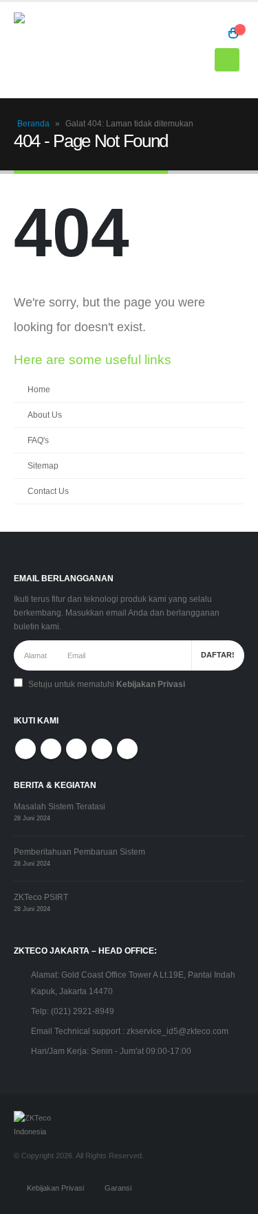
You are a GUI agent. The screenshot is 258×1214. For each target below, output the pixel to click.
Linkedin (127, 749)
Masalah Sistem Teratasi (59, 806)
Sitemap (43, 465)
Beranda (33, 123)
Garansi (118, 1188)
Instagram (102, 749)
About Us (45, 414)
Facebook (25, 749)
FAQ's (38, 440)
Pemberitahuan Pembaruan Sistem (79, 851)
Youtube (76, 749)
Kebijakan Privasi (150, 683)
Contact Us (48, 490)
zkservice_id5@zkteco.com (177, 1030)
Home (39, 389)
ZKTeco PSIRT (41, 896)
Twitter (51, 749)
